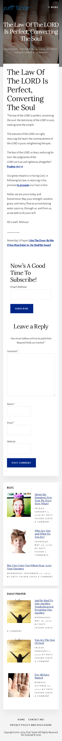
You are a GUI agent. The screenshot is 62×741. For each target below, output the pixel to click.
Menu (54, 7)
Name (11, 404)
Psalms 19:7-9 (15, 166)
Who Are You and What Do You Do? (43, 533)
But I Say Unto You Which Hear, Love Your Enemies (29, 567)
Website (11, 441)
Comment (12, 351)
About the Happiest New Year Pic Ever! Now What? (43, 499)
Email (10, 423)
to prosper (23, 185)
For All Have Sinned (42, 676)
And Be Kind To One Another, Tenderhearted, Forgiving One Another (44, 606)
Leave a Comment (36, 53)
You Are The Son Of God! (45, 641)
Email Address (18, 287)
